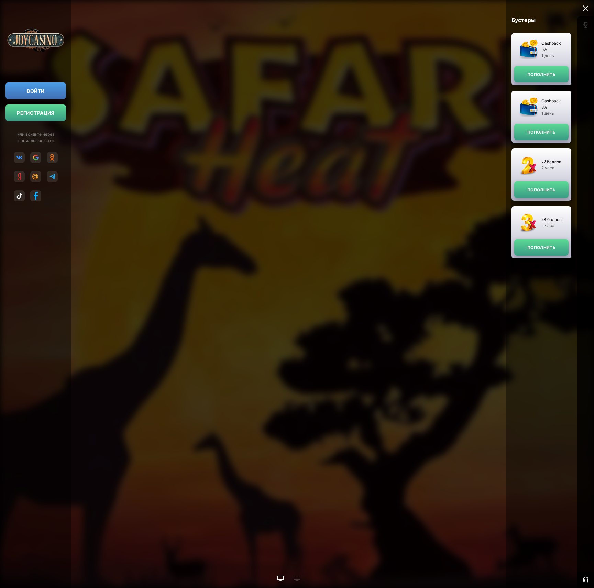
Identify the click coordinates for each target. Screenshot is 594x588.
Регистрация (36, 113)
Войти (35, 91)
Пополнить (541, 74)
